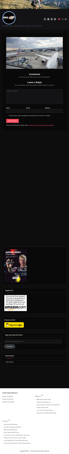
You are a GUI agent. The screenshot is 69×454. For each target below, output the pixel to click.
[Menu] (66, 19)
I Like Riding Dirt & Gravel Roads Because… (16, 440)
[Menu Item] (45, 19)
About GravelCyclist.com (44, 402)
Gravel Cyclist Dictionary (11, 424)
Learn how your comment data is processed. (41, 125)
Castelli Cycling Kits (7, 399)
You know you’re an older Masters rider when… (17, 435)
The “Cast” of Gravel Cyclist (45, 410)
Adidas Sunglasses (7, 396)
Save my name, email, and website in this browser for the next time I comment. (29, 115)
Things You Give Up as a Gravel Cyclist (15, 437)
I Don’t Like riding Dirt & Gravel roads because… (17, 443)
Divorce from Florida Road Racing (46, 413)
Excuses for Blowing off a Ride (12, 427)
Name (8, 108)
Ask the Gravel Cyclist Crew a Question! (48, 404)
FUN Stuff (5, 421)
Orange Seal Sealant (8, 402)
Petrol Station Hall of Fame (11, 432)
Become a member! (10, 320)
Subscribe (9, 346)
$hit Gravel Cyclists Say (10, 429)
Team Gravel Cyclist (42, 407)
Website (47, 108)
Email (28, 108)
